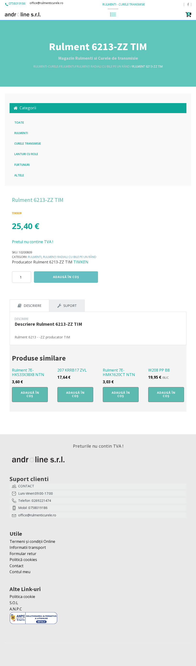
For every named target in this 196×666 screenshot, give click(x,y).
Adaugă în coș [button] (30, 394)
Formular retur (23, 553)
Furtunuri (22, 165)
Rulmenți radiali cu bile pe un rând (103, 66)
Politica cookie (22, 596)
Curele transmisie (27, 144)
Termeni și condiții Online (32, 541)
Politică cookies (23, 559)
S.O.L (14, 602)
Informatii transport (28, 547)
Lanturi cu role (26, 154)
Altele (19, 175)
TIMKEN (80, 262)
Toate (19, 123)
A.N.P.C (16, 609)
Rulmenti (67, 66)
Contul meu (20, 571)
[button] (98, 108)
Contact (16, 565)
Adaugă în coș (66, 277)
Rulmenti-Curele (45, 66)
